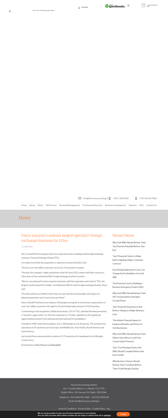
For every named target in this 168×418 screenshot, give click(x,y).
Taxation (133, 205)
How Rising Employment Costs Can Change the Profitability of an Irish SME (129, 273)
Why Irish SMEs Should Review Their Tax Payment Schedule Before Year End (129, 246)
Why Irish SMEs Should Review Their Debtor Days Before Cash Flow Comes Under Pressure (129, 338)
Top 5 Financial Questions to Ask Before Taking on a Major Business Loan (128, 310)
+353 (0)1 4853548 (100, 397)
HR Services (51, 205)
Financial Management (69, 205)
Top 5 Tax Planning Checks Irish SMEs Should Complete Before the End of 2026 (128, 351)
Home (24, 205)
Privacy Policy (84, 408)
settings (107, 415)
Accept (123, 414)
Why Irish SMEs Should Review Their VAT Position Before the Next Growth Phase (129, 297)
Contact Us (151, 205)
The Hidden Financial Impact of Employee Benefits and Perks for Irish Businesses (128, 324)
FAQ (141, 205)
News (40, 205)
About (32, 205)
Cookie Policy (98, 408)
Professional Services (92, 205)
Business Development (115, 205)
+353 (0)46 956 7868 (79, 397)
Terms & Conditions (67, 408)
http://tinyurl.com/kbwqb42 (48, 345)
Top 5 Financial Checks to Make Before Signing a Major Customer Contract (128, 260)
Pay (108, 408)
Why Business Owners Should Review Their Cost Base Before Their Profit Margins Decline (127, 365)
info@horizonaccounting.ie (86, 401)
